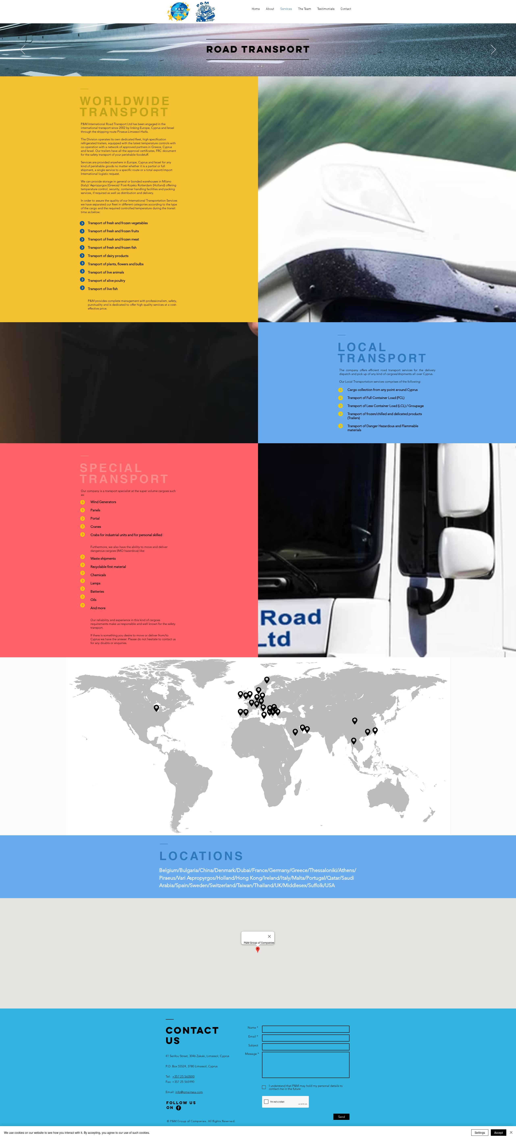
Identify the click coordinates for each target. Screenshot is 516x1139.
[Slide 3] (261, 66)
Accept (498, 1133)
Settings (480, 1133)
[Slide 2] (258, 66)
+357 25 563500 (183, 1076)
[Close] (511, 1132)
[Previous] (22, 50)
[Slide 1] (254, 66)
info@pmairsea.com (189, 1092)
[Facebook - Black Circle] (178, 1107)
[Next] (493, 50)
